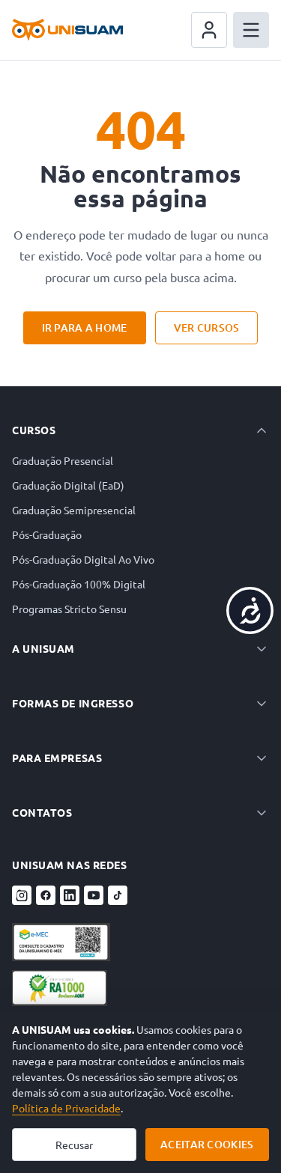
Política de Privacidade (66, 1108)
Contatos (42, 812)
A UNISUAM (43, 648)
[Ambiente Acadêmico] (209, 30)
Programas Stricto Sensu (69, 608)
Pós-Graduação (47, 534)
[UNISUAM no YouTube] (93, 895)
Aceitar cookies (206, 1144)
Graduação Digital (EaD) (68, 485)
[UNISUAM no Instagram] (21, 895)
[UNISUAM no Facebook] (45, 895)
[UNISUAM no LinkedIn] (69, 895)
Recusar (74, 1144)
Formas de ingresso (72, 703)
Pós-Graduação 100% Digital (78, 584)
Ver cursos (207, 327)
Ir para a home (84, 327)
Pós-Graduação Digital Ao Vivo (83, 559)
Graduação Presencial (62, 460)
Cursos (33, 429)
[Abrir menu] (251, 30)
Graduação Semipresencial (74, 510)
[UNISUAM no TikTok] (117, 895)
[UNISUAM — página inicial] (67, 30)
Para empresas (57, 757)
